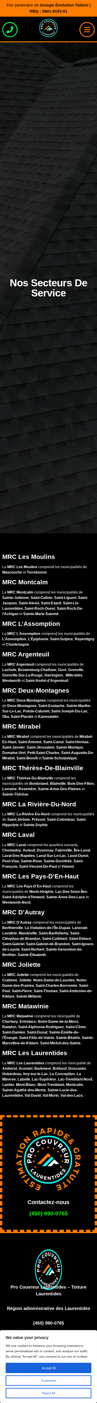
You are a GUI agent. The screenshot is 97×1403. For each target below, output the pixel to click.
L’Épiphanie (38, 639)
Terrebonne (37, 572)
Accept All (48, 1368)
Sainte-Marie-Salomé (40, 614)
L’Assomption (14, 639)
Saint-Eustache (51, 706)
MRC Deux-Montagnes (26, 700)
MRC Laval (16, 845)
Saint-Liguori (65, 598)
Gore (62, 670)
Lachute (9, 670)
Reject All (48, 1393)
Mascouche (12, 572)
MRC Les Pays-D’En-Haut (29, 886)
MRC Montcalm (20, 592)
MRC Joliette (18, 975)
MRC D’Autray (19, 922)
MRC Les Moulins (22, 567)
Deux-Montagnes (22, 706)
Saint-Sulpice (61, 639)
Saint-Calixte (41, 598)
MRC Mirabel (18, 736)
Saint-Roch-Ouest (40, 608)
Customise (48, 1380)
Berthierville (12, 928)
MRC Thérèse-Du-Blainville (30, 778)
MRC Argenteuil (20, 664)
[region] (48, 1366)
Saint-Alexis (29, 603)
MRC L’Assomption (23, 634)
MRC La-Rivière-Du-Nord (28, 814)
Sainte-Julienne (15, 598)
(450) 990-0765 (48, 1213)
